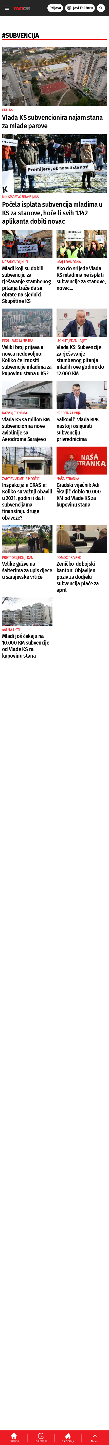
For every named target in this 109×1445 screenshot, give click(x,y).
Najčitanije (68, 1441)
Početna (14, 1440)
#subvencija (20, 35)
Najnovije (41, 1440)
